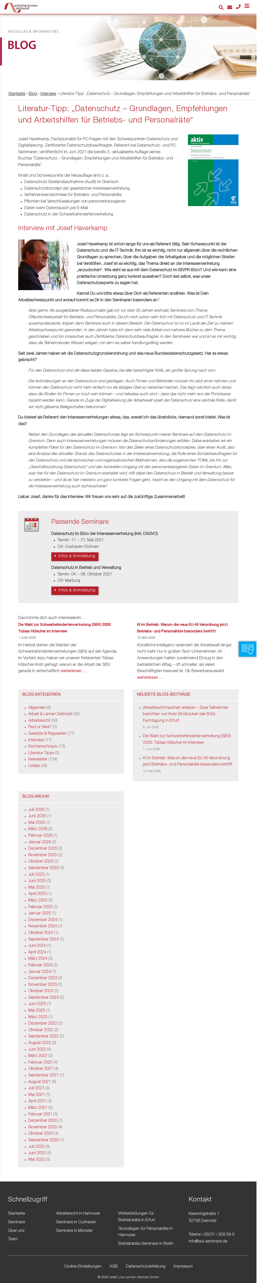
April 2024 (37, 953)
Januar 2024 (39, 972)
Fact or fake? (40, 727)
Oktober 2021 (40, 1069)
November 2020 (42, 1128)
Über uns (16, 1231)
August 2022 (39, 1043)
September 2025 (43, 868)
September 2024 (43, 940)
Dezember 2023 (42, 978)
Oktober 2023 (40, 991)
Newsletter (37, 760)
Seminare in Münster (74, 1231)
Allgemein (37, 708)
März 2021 (37, 1108)
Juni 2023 (37, 1004)
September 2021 (43, 1076)
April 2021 (37, 1101)
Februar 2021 (40, 1115)
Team (13, 1239)
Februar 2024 (40, 966)
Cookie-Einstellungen (82, 1267)
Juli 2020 (36, 1147)
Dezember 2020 (42, 1121)
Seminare (16, 1222)
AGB (114, 1267)
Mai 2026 (36, 823)
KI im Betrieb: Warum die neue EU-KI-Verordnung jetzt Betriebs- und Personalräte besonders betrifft (182, 628)
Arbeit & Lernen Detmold (50, 714)
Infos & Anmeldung (76, 556)
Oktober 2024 (40, 933)
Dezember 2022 (42, 1024)
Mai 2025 (36, 888)
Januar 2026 (39, 842)
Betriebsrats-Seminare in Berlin (146, 1244)
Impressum (183, 1267)
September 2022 (43, 1037)
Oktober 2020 (40, 1134)
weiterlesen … (74, 671)
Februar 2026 (40, 836)
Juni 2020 (37, 1153)
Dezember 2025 (42, 849)
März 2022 (37, 1056)
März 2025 (37, 901)
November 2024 (42, 927)
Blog (33, 94)
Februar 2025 (40, 907)
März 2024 (37, 959)
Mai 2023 (36, 1011)
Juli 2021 (36, 1089)
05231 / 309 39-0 (219, 1235)
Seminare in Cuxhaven (76, 1222)
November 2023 (42, 985)
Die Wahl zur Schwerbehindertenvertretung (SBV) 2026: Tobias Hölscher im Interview (64, 628)
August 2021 (39, 1082)
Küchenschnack (42, 747)
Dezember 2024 (42, 920)
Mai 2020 (36, 1160)
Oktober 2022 (40, 1030)
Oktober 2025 (40, 862)
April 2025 (37, 894)
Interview (48, 94)
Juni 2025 (37, 881)
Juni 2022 (37, 1050)
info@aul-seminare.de (208, 1242)
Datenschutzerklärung (145, 1267)
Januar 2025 (39, 914)
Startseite (16, 94)
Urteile (34, 766)
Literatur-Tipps (41, 753)
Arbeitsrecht (39, 721)
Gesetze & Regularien (47, 734)
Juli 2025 (36, 875)
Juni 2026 (37, 816)
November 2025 (42, 855)
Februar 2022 (40, 1063)
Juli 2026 (36, 810)
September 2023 (43, 998)
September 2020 (43, 1140)
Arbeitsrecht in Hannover (78, 1214)
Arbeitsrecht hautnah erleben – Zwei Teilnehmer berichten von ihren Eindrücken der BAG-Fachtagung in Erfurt (185, 714)
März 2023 (37, 1017)
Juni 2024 (37, 946)
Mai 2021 (36, 1095)
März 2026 (37, 829)
